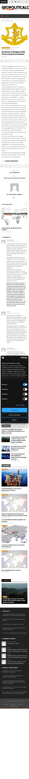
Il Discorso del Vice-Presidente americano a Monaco (12, 671)
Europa (20, 704)
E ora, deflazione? (14, 171)
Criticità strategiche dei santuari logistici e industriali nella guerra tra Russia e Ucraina (13, 431)
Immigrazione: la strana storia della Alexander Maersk (14, 628)
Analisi (5, 596)
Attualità (4, 469)
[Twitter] (15, 1)
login (4, 1)
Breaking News (9, 19)
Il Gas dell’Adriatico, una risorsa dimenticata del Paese (13, 676)
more (27, 61)
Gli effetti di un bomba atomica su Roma (15, 633)
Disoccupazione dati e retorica (11, 570)
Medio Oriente (15, 705)
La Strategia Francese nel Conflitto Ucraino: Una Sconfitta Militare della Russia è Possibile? (14, 600)
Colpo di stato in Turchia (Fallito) (13, 624)
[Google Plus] (18, 1)
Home (3, 19)
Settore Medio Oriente (7, 49)
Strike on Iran (14, 161)
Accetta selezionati (14, 415)
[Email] (13, 197)
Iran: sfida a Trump (13, 643)
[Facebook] (12, 1)
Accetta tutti (14, 410)
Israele (7, 161)
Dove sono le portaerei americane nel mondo (14, 620)
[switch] (25, 389)
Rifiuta (14, 420)
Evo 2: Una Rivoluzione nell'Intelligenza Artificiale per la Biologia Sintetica (15, 693)
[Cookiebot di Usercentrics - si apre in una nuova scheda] (20, 358)
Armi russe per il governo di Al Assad (14, 177)
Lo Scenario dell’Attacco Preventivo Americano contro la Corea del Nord (14, 615)
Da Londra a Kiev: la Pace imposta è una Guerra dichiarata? (18, 448)
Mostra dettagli (20, 405)
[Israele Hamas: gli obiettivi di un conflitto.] (14, 216)
